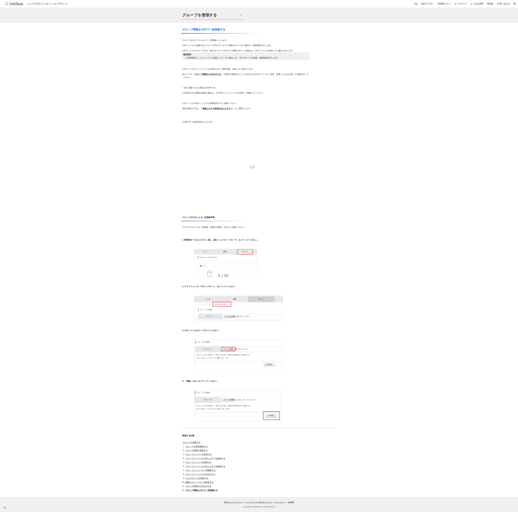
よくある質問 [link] (477, 3)
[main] (212, 15)
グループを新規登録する (196, 446)
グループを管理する (191, 442)
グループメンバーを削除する (198, 462)
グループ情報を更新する (196, 450)
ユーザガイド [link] (460, 3)
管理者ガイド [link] (444, 3)
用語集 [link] (490, 3)
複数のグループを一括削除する (199, 482)
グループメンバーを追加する (198, 454)
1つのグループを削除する (196, 478)
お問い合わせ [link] (503, 3)
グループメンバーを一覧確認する (200, 470)
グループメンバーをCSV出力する (200, 474)
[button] (515, 4)
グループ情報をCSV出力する (198, 486)
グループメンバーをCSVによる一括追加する (205, 458)
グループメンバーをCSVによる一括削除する (205, 466)
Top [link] (416, 3)
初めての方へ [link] (427, 3)
